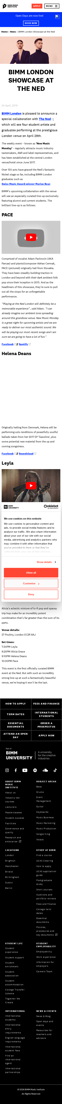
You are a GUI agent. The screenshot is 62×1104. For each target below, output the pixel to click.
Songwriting (43, 834)
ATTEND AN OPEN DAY (15, 735)
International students (13, 1017)
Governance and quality (14, 830)
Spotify (23, 344)
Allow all (31, 572)
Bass (39, 786)
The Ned (45, 119)
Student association (12, 973)
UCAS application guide (46, 873)
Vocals (40, 839)
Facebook (8, 344)
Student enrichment (12, 964)
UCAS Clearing (44, 860)
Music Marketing (46, 823)
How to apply (43, 866)
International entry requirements (13, 1028)
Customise (29, 583)
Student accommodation (14, 982)
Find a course (44, 855)
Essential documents (42, 920)
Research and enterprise (13, 839)
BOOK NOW (31, 23)
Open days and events (44, 1023)
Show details (44, 562)
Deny (31, 594)
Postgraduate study (44, 882)
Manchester (12, 866)
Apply (37, 6)
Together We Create (12, 1000)
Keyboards (42, 812)
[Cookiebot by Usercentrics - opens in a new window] (44, 507)
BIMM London (11, 113)
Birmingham (12, 877)
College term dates (43, 911)
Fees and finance (46, 904)
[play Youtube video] (31, 237)
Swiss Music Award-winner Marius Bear (26, 184)
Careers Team (44, 971)
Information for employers (45, 964)
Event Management (43, 799)
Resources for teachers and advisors (44, 1034)
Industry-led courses (12, 799)
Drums (40, 792)
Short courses (44, 889)
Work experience (46, 957)
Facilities (10, 823)
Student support (14, 957)
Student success (14, 818)
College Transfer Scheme (15, 991)
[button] (51, 6)
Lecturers (11, 807)
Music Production (46, 828)
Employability (44, 951)
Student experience (11, 950)
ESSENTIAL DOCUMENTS (15, 725)
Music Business (45, 817)
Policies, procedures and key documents (45, 931)
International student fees (13, 1048)
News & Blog (43, 1016)
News (13, 31)
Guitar (40, 806)
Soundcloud (26, 453)
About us (10, 792)
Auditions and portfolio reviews (46, 896)
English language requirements (15, 1039)
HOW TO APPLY (15, 703)
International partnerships (13, 1070)
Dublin (9, 882)
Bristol (9, 871)
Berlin (8, 888)
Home (4, 31)
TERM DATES (15, 714)
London (9, 855)
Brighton (10, 860)
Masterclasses (13, 812)
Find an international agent (13, 1059)
